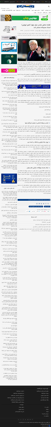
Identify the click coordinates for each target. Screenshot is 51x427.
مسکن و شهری (37, 10)
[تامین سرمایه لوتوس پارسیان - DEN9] (9, 59)
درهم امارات (31, 1)
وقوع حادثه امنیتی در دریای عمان (11, 204)
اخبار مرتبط (34, 217)
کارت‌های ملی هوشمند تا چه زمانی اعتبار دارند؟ (10, 362)
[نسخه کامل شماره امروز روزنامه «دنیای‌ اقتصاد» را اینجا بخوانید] (13, 28)
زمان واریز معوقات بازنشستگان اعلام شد (10, 129)
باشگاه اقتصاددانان (9, 10)
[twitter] (44, 204)
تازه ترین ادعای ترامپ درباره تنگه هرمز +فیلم (9, 210)
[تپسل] (18, 85)
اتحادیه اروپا (47, 206)
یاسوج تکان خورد (14, 325)
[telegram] (39, 204)
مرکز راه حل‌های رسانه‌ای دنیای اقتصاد (17, 400)
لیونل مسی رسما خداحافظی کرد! (11, 337)
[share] (23, 419)
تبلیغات (47, 409)
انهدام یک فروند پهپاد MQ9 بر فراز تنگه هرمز (10, 319)
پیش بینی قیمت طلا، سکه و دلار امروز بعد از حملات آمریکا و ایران (9, 98)
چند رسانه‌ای (45, 12)
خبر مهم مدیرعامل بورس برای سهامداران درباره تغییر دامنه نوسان (10, 304)
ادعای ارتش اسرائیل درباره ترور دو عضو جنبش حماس (10, 252)
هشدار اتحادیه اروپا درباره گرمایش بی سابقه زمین (41, 226)
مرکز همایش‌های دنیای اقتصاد (18, 393)
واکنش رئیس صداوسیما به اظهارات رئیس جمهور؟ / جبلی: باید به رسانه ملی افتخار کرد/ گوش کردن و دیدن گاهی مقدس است (9, 199)
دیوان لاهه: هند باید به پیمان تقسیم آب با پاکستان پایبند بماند (9, 334)
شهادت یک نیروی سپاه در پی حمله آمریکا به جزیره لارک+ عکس (9, 154)
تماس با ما (46, 407)
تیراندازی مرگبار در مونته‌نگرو (12, 213)
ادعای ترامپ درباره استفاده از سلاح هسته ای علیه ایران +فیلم (9, 207)
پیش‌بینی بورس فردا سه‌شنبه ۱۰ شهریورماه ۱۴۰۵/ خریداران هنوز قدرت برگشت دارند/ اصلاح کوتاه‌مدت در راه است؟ (9, 216)
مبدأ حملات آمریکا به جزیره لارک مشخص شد (9, 80)
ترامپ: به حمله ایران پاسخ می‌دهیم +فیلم (9, 144)
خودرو (14, 10)
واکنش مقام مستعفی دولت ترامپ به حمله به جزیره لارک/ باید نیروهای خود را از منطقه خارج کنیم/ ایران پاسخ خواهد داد (9, 140)
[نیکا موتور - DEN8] (9, 38)
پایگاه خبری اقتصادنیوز (44, 400)
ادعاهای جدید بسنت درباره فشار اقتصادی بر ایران (9, 365)
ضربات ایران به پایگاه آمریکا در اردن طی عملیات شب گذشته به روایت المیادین (10, 259)
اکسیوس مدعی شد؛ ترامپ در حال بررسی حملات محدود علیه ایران (10, 268)
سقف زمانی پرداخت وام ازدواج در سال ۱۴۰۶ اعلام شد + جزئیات (9, 229)
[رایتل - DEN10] (9, 71)
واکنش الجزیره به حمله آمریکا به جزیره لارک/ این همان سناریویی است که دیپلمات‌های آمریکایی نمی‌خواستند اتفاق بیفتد (9, 84)
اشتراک (47, 411)
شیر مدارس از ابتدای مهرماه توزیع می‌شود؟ (9, 331)
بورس (32, 10)
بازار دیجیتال (18, 10)
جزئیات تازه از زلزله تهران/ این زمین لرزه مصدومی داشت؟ (10, 117)
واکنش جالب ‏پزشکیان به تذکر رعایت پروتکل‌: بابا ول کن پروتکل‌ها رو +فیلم (9, 242)
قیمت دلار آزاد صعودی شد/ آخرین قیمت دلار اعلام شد (9, 120)
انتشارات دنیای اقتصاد (20, 391)
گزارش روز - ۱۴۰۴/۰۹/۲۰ (46, 222)
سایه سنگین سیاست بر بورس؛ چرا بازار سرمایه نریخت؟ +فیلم (10, 340)
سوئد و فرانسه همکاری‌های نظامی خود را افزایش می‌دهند (10, 328)
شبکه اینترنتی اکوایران (44, 395)
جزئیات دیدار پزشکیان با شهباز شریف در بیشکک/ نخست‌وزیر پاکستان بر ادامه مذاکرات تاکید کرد (10, 370)
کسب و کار (39, 12)
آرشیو (50, 12)
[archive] (19, 419)
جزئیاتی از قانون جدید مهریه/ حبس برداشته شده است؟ (9, 351)
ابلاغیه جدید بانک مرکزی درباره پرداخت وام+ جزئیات (9, 150)
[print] (37, 204)
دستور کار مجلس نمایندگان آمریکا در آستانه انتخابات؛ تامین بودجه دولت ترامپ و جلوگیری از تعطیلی (9, 297)
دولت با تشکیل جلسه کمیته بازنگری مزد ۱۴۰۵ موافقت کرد (10, 157)
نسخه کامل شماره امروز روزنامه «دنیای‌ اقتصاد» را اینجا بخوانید (6, 29)
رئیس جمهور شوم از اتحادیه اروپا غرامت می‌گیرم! (41, 220)
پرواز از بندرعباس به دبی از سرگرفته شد (10, 373)
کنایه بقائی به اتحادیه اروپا (12, 202)
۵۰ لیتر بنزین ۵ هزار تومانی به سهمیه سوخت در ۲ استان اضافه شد (10, 88)
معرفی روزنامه (21, 407)
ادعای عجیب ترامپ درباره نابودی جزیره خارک (10, 147)
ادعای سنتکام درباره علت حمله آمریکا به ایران (9, 123)
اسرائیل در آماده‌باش (13, 220)
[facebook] (46, 204)
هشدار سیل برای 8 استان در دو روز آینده (10, 249)
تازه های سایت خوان (9, 188)
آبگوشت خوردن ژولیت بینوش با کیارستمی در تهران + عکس (9, 136)
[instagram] (32, 419)
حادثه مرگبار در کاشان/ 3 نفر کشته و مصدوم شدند (9, 246)
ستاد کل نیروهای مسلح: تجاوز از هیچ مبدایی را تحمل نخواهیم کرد (10, 287)
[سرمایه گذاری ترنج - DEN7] (25, 18)
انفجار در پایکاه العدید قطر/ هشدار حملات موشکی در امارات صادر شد (9, 101)
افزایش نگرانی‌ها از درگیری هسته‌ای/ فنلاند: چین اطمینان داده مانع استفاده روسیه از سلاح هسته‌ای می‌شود (9, 109)
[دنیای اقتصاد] (25, 6)
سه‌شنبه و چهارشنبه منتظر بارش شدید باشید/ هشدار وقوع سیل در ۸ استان (9, 92)
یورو (43, 1)
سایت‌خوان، (45, 199)
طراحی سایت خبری (45, 425)
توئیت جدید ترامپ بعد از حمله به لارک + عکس (9, 113)
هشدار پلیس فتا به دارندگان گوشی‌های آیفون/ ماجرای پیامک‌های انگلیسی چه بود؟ (9, 301)
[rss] (25, 419)
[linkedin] (41, 204)
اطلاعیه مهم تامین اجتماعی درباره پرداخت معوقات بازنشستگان (9, 132)
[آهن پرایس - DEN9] (9, 47)
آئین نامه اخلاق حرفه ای (19, 411)
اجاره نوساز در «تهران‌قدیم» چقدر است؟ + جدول (9, 239)
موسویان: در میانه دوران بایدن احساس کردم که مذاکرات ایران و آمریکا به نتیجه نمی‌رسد (9, 292)
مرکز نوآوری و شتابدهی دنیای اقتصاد (17, 395)
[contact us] (21, 419)
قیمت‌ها (3, 10)
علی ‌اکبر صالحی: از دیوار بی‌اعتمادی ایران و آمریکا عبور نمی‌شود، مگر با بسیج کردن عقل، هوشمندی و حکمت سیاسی (9, 309)
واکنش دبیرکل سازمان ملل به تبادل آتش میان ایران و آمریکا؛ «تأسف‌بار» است (10, 255)
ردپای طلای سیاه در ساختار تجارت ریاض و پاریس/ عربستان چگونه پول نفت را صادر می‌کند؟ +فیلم (9, 279)
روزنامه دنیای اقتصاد (44, 393)
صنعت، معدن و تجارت (26, 10)
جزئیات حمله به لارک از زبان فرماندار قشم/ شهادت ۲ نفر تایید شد (9, 105)
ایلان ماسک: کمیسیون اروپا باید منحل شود (42, 224)
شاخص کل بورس (6, 1)
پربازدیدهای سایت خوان (9, 77)
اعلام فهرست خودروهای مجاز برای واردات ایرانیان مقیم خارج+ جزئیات (10, 347)
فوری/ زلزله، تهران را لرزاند (12, 95)
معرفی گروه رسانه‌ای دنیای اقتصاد (42, 391)
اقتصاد (42, 10)
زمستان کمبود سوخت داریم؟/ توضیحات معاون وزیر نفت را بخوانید (10, 358)
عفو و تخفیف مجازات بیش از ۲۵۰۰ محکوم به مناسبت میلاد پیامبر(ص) (9, 283)
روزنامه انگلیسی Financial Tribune (18, 402)
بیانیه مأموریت (21, 409)
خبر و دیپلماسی (48, 10)
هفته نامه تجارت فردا (44, 397)
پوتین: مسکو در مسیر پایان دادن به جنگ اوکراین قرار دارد (9, 323)
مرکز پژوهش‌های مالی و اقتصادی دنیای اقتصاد (15, 397)
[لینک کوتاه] (48, 204)
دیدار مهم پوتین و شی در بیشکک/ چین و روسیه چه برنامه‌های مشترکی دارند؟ (9, 355)
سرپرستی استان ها (45, 413)
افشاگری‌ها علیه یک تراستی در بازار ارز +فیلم (9, 289)
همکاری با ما (46, 416)
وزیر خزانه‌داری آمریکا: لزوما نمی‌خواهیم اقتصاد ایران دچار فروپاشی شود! (10, 126)
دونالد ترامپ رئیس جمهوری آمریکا (36, 206)
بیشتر (35, 12)
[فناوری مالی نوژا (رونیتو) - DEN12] (9, 179)
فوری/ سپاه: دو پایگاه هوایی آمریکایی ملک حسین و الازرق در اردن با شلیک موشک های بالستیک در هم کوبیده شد (9, 162)
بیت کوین (20, 1)
